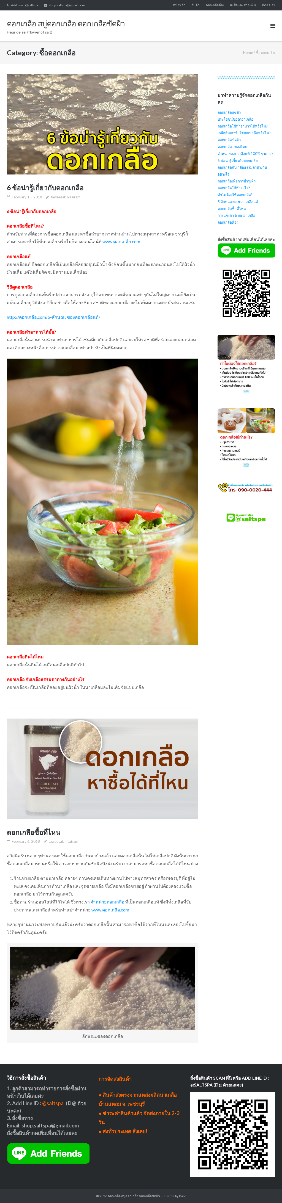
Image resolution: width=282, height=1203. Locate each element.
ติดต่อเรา (268, 5)
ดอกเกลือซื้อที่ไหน (33, 832)
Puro (182, 1196)
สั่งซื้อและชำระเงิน (243, 5)
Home (248, 52)
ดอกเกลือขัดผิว (229, 140)
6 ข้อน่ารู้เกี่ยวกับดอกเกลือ (45, 187)
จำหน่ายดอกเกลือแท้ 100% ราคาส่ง (245, 153)
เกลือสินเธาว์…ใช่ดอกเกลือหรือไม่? (244, 133)
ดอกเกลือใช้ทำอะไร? (234, 188)
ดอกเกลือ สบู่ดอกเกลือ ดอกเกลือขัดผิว (134, 1196)
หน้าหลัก (179, 5)
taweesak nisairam (65, 197)
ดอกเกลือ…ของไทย (232, 147)
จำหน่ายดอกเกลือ (107, 901)
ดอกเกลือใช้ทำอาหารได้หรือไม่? (243, 126)
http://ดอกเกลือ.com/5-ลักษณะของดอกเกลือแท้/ (53, 317)
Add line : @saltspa (24, 5)
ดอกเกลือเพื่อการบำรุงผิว (237, 181)
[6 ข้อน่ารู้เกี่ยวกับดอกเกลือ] (102, 124)
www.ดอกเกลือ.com (121, 241)
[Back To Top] (268, 1189)
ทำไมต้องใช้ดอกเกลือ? (235, 195)
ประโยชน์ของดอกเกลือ (235, 119)
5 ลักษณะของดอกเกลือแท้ (238, 201)
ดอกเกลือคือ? (215, 5)
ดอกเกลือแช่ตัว (229, 112)
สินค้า (195, 5)
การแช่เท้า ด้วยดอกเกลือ (236, 215)
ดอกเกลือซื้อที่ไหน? (25, 225)
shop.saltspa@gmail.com (67, 5)
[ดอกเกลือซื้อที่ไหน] (102, 769)
